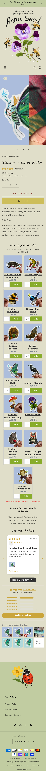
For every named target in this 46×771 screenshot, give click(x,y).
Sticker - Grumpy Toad (23, 487)
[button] (5, 67)
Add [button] (16, 284)
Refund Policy (11, 709)
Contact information (31, 765)
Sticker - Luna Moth (13, 381)
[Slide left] (17, 149)
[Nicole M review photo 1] (12, 564)
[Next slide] (42, 558)
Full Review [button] (14, 571)
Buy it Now (23, 201)
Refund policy (20, 762)
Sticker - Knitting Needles (12, 346)
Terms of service (15, 765)
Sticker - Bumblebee (13, 310)
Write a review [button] (23, 615)
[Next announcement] (41, 3)
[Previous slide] (4, 558)
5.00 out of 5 (29, 589)
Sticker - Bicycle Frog (33, 276)
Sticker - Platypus (33, 347)
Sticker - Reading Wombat (13, 452)
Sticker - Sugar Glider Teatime (33, 453)
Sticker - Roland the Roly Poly (12, 276)
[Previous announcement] (4, 3)
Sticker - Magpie (33, 383)
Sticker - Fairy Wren (33, 310)
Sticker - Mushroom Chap (13, 416)
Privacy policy (33, 762)
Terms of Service (13, 715)
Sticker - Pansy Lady (33, 416)
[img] (14, 539)
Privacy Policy (11, 704)
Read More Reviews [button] (23, 579)
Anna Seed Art (21, 759)
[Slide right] (28, 149)
